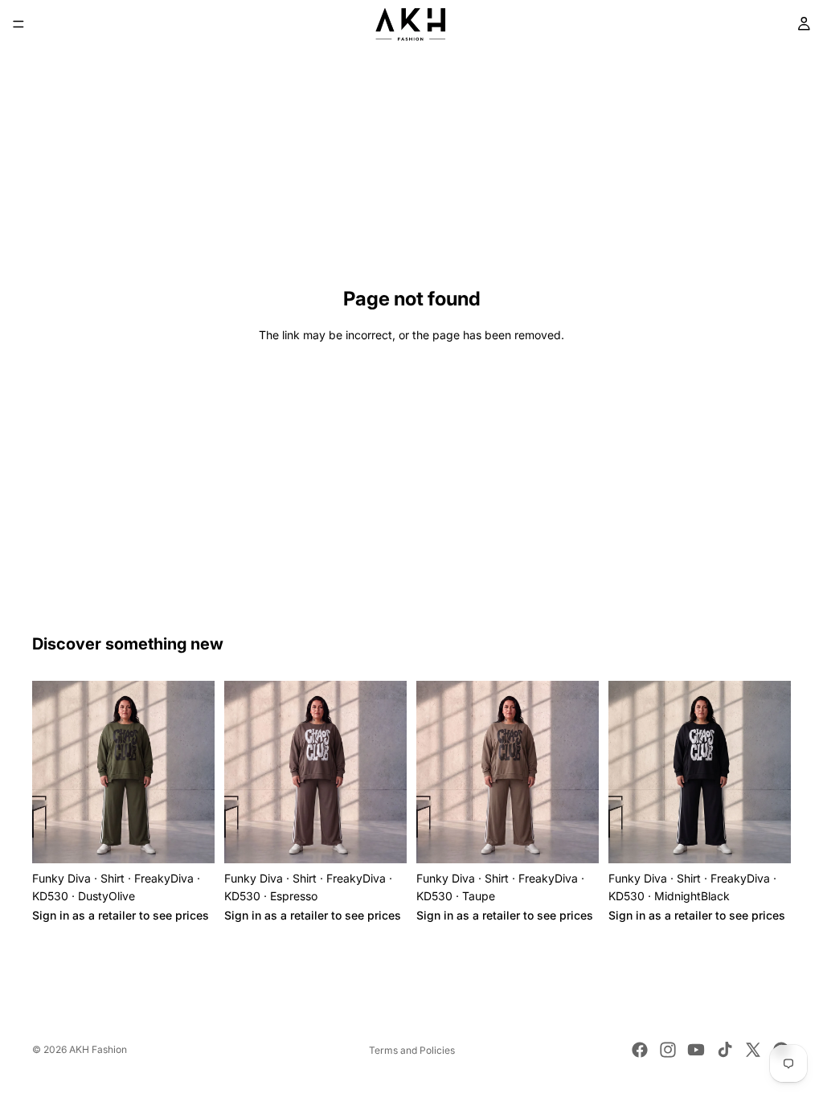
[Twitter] (753, 1049)
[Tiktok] (725, 1049)
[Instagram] (668, 1049)
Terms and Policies (412, 1050)
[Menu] (18, 24)
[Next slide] (197, 772)
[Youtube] (696, 1049)
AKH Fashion (98, 1049)
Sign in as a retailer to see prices (120, 915)
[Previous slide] (50, 772)
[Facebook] (639, 1049)
